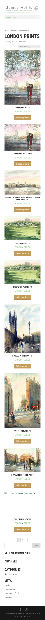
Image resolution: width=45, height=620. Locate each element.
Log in (7, 585)
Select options (22, 117)
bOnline (19, 613)
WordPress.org (11, 597)
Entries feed (9, 589)
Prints (13, 30)
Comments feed (11, 593)
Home (7, 30)
